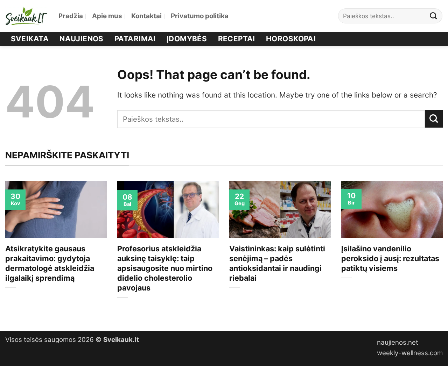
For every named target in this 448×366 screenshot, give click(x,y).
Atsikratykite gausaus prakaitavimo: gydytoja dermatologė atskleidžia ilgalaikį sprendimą (49, 263)
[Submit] (433, 15)
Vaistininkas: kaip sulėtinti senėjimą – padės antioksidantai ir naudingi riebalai (277, 263)
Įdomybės (187, 38)
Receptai (236, 38)
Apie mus (107, 16)
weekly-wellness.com (410, 353)
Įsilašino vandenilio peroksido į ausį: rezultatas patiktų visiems (390, 258)
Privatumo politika (200, 16)
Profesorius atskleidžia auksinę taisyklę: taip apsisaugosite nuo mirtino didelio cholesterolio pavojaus (164, 268)
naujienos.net (397, 342)
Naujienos (81, 38)
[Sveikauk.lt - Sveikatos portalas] (26, 16)
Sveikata (30, 38)
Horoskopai (291, 38)
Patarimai (135, 38)
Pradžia (70, 16)
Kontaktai (146, 16)
